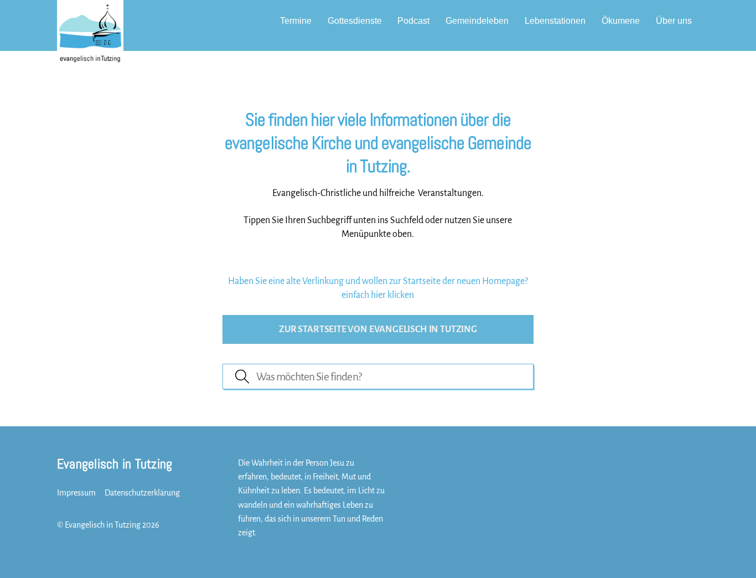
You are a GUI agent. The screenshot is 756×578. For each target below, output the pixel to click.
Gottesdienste (355, 20)
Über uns (674, 20)
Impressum (76, 492)
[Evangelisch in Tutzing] (90, 57)
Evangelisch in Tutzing (103, 524)
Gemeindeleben (477, 20)
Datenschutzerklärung (142, 492)
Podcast (413, 20)
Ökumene (621, 20)
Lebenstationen (555, 20)
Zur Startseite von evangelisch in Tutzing (378, 329)
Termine (296, 20)
